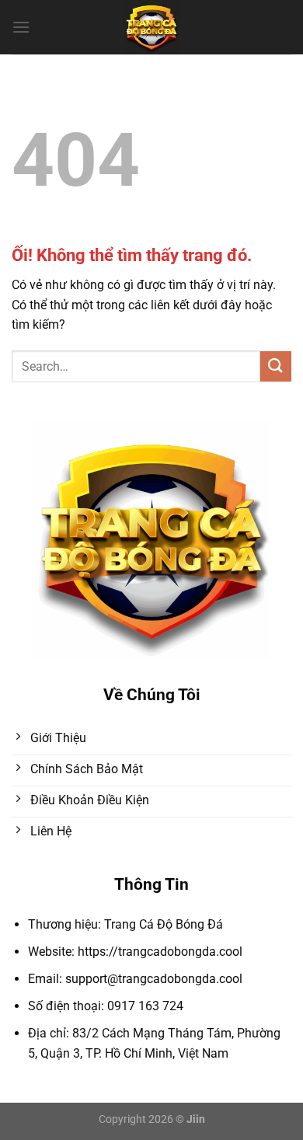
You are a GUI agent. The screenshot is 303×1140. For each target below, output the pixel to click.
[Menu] (21, 27)
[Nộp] (275, 366)
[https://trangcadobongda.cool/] (152, 27)
